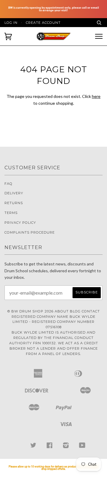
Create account (43, 23)
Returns (13, 203)
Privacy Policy (20, 222)
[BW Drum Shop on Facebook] (49, 446)
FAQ (8, 184)
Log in (11, 23)
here (96, 96)
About (62, 311)
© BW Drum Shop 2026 (30, 311)
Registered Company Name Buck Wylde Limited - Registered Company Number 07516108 (53, 322)
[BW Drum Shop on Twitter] (33, 446)
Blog (75, 311)
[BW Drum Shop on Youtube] (82, 446)
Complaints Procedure (29, 232)
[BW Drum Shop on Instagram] (66, 446)
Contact (91, 311)
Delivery (13, 193)
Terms (11, 213)
